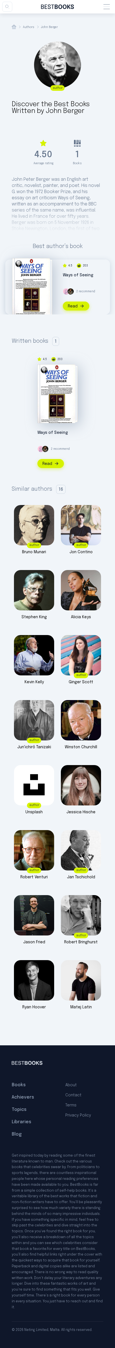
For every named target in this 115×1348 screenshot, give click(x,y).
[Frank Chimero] (66, 291)
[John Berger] (18, 263)
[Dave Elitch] (70, 291)
